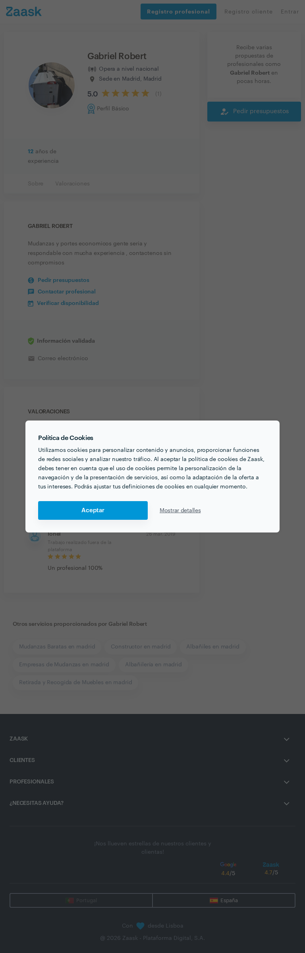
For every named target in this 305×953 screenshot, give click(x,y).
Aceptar (92, 510)
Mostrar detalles (180, 510)
